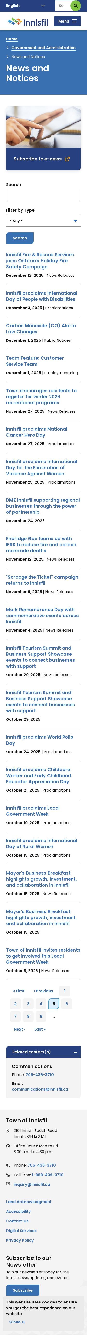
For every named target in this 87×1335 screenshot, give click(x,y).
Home (12, 39)
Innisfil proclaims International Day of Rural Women (41, 843)
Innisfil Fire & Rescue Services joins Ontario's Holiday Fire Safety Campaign (40, 260)
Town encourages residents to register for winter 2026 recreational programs (41, 396)
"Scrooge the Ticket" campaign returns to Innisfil (42, 580)
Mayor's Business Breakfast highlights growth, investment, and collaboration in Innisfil (41, 879)
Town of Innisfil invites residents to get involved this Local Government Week (43, 956)
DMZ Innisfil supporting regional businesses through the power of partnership (43, 506)
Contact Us (17, 1221)
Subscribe (23, 1290)
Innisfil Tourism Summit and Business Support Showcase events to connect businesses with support (40, 657)
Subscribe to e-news (38, 159)
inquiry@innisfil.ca (32, 1184)
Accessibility (18, 1211)
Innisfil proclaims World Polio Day (39, 740)
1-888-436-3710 (48, 1175)
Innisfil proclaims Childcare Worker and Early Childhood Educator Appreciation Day (38, 775)
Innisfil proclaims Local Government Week (33, 811)
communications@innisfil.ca (40, 1089)
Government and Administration (43, 48)
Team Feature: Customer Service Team (35, 361)
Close (15, 1322)
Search (13, 184)
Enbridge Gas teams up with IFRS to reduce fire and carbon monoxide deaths (41, 544)
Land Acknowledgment (28, 1202)
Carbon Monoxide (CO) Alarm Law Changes (41, 328)
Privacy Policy (20, 1240)
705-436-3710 (40, 1075)
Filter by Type (20, 210)
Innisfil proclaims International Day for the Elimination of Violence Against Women (41, 467)
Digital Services (21, 1230)
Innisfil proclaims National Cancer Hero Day (36, 432)
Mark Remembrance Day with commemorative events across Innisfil (42, 615)
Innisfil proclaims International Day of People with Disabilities (41, 296)
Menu (63, 21)
